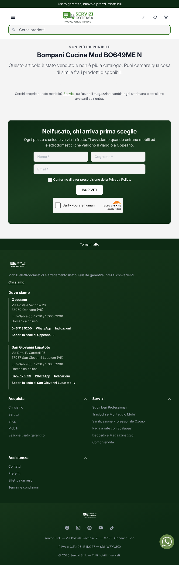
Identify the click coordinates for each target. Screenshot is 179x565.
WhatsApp (43, 328)
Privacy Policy (119, 179)
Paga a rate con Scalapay (112, 428)
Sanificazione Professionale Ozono (118, 421)
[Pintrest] (89, 528)
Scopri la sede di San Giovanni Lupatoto (41, 383)
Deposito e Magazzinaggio (112, 435)
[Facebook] (67, 528)
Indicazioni (63, 328)
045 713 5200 (22, 328)
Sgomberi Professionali (109, 407)
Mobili (12, 428)
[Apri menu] (13, 17)
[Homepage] (78, 17)
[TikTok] (112, 528)
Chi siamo (16, 282)
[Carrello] (166, 17)
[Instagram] (78, 528)
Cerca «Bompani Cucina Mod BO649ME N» (89, 84)
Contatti (14, 466)
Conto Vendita (103, 442)
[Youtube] (100, 528)
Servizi (13, 414)
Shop (12, 421)
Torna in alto (89, 244)
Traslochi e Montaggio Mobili (114, 414)
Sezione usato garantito (26, 435)
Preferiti (14, 473)
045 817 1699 (21, 376)
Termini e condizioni (23, 487)
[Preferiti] (154, 17)
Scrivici (68, 94)
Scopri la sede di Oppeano (31, 335)
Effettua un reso (20, 480)
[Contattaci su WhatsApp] (166, 541)
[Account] (143, 17)
